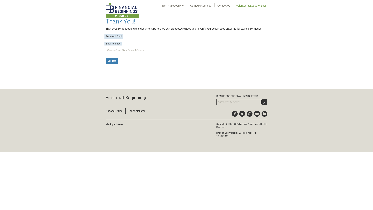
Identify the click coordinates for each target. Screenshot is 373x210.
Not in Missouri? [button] (172, 5)
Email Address (113, 43)
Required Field (114, 36)
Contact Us (223, 5)
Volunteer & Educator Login (251, 5)
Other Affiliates (137, 110)
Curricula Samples (200, 5)
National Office (114, 110)
